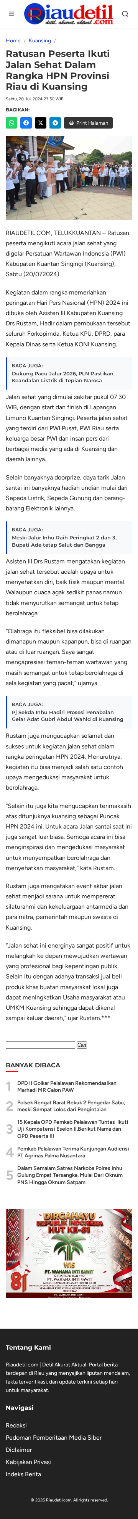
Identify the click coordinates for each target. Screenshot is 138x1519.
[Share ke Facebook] (26, 123)
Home (13, 40)
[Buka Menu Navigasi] (12, 14)
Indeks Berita (23, 1474)
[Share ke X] (40, 123)
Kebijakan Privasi (28, 1462)
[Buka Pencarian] (126, 14)
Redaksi (16, 1425)
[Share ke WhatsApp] (11, 123)
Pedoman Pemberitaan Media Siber (54, 1437)
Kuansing (40, 40)
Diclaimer (19, 1449)
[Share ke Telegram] (55, 123)
